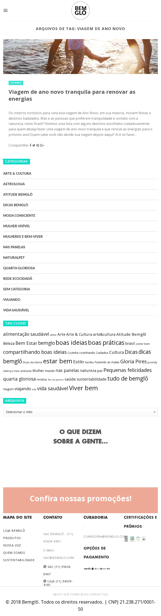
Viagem (8, 389)
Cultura (116, 352)
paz (100, 370)
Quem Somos (14, 553)
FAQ (105, 594)
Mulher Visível (16, 226)
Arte (61, 334)
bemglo (46, 343)
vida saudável (52, 388)
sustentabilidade (91, 379)
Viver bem (83, 388)
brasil (130, 343)
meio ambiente (23, 371)
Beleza (9, 343)
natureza (88, 370)
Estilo (78, 362)
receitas (42, 379)
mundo (50, 371)
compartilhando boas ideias (35, 352)
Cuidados (102, 353)
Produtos (12, 538)
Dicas (131, 352)
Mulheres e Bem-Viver (23, 236)
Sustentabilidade (19, 560)
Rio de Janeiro (56, 379)
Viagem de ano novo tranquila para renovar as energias (72, 95)
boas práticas (106, 342)
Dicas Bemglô (15, 205)
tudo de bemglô (127, 378)
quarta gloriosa (19, 379)
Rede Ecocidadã (17, 278)
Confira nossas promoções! (80, 498)
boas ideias (71, 342)
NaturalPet (14, 257)
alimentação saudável (26, 334)
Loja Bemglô (14, 531)
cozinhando (87, 353)
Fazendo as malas (107, 362)
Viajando (16, 83)
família (89, 362)
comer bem (143, 344)
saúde (70, 379)
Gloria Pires (133, 361)
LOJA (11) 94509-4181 (58, 583)
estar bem (57, 361)
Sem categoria (16, 289)
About (57, 594)
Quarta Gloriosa (19, 268)
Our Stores (71, 594)
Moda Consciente (19, 215)
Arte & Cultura (17, 173)
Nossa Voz (12, 545)
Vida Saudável (16, 310)
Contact (95, 594)
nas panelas (67, 370)
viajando (22, 388)
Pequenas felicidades (128, 370)
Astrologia (14, 184)
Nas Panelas (14, 247)
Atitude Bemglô (17, 194)
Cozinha (73, 353)
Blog (84, 594)
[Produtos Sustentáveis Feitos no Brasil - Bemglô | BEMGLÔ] (80, 10)
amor (53, 335)
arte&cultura (104, 334)
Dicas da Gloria (32, 362)
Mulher (38, 370)
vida (34, 389)
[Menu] (5, 10)
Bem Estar (26, 343)
